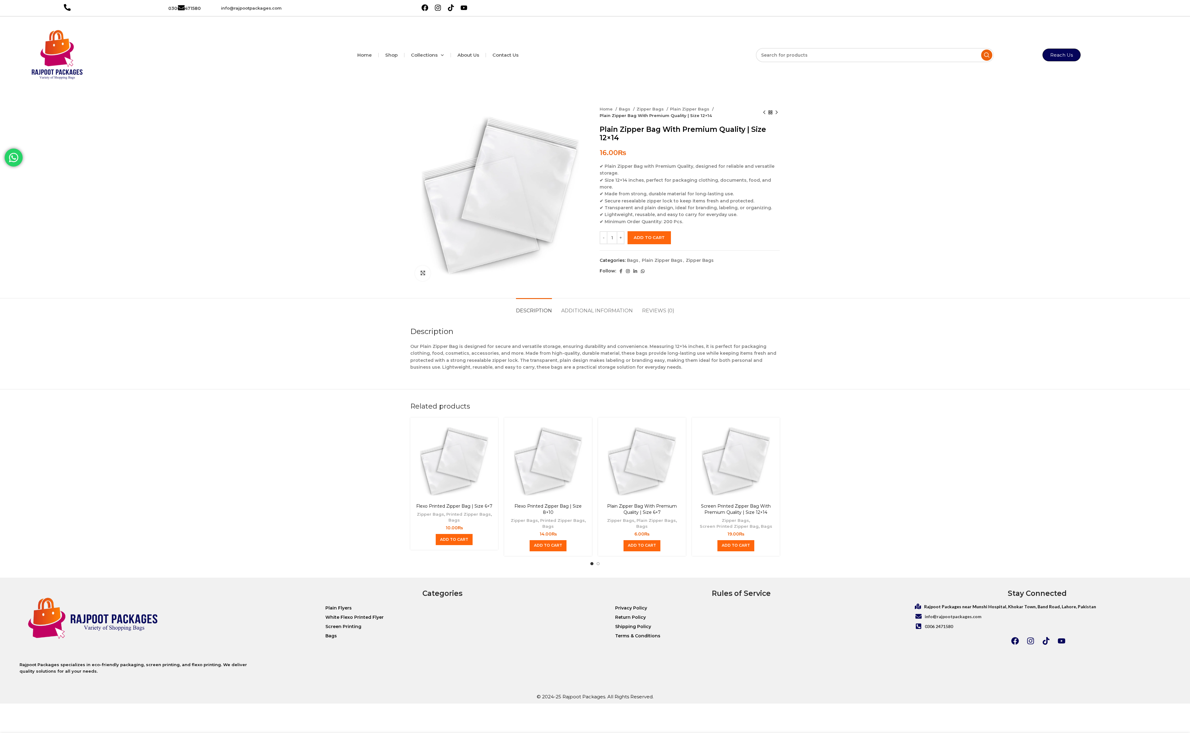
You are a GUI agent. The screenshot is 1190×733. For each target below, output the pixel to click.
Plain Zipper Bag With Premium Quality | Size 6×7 (642, 509)
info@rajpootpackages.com (251, 8)
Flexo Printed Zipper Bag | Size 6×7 (454, 506)
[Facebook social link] (621, 271)
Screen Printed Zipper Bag (729, 526)
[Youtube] (1061, 641)
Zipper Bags (651, 108)
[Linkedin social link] (635, 271)
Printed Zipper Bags (468, 514)
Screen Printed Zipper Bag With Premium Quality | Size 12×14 (736, 509)
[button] (454, 539)
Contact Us (505, 55)
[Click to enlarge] (422, 273)
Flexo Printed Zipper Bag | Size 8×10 (548, 509)
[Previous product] (764, 112)
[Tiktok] (1046, 641)
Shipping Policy (633, 626)
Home (364, 55)
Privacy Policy (631, 608)
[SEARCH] (986, 55)
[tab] (534, 307)
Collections (424, 55)
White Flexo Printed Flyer (354, 617)
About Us (468, 55)
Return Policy (630, 617)
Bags (625, 108)
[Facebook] (1015, 641)
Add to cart (649, 237)
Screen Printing (343, 626)
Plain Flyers (338, 608)
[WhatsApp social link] (642, 271)
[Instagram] (1030, 641)
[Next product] (777, 112)
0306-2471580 (184, 8)
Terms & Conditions (637, 636)
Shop (391, 55)
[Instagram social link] (628, 271)
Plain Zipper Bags (690, 108)
